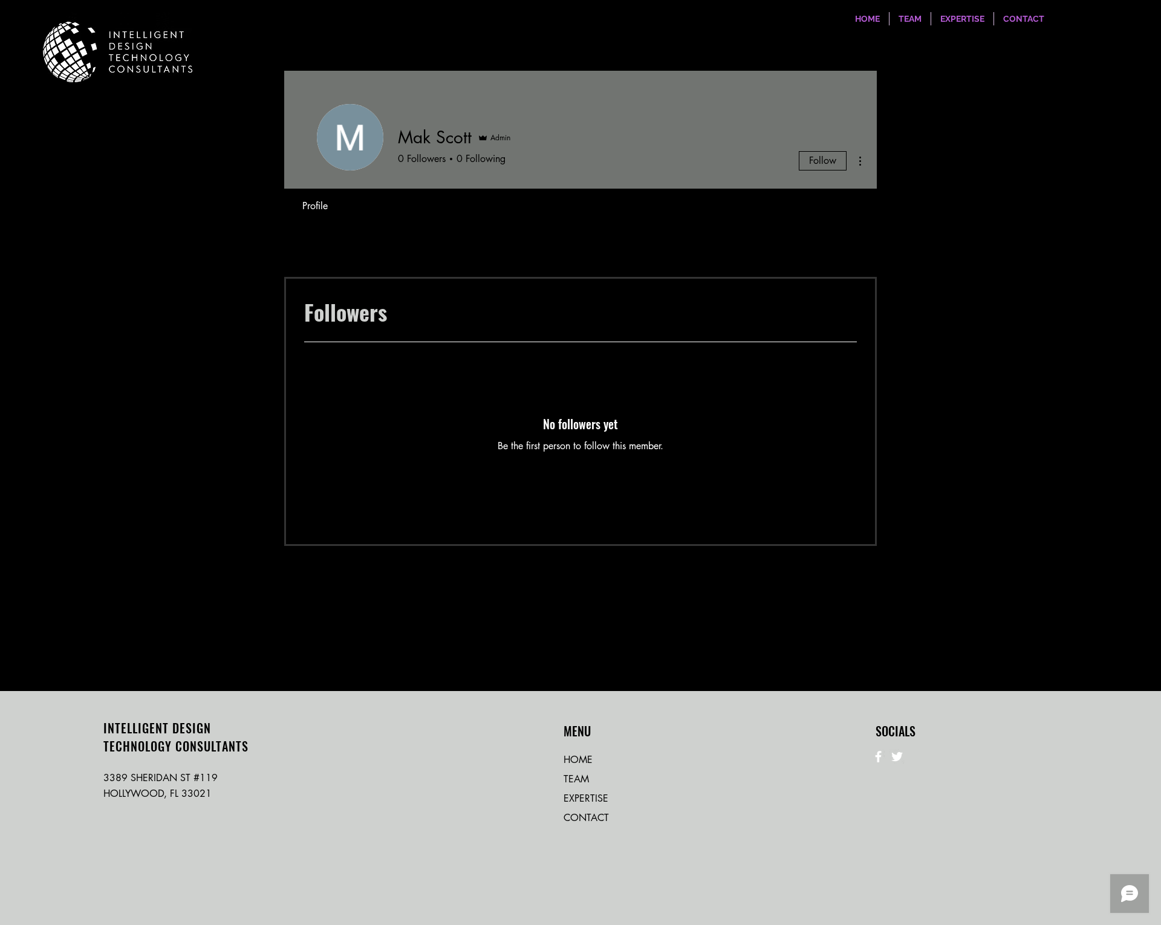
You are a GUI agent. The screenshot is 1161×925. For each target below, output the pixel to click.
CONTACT (586, 817)
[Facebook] (878, 756)
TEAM (576, 779)
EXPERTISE (586, 798)
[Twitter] (897, 756)
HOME (578, 759)
